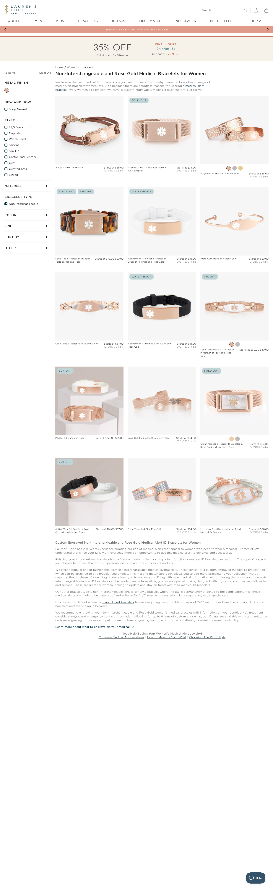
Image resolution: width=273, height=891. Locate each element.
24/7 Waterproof (20, 127)
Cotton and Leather (22, 156)
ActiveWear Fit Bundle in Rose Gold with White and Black (72, 531)
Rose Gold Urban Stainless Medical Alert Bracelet (147, 169)
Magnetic (15, 133)
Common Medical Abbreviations (121, 637)
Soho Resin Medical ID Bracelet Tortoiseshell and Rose (72, 260)
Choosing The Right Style (207, 637)
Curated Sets (18, 168)
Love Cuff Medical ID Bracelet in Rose (149, 438)
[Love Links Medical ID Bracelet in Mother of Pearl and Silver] (237, 344)
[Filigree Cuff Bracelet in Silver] (234, 168)
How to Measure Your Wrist (166, 637)
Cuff (11, 162)
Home (59, 67)
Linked (13, 174)
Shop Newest (18, 109)
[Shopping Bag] (266, 10)
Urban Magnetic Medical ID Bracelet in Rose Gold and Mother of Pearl (221, 445)
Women (72, 67)
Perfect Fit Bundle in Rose (69, 438)
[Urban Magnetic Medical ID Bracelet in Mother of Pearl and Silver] (237, 438)
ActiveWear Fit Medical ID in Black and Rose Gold (149, 345)
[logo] (20, 10)
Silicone (14, 145)
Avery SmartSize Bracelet (69, 167)
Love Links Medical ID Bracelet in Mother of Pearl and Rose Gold (217, 352)
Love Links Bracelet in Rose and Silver (76, 343)
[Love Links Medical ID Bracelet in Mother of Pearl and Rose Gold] (231, 344)
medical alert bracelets (118, 602)
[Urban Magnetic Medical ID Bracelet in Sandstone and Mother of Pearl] (231, 438)
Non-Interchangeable (23, 203)
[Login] (256, 10)
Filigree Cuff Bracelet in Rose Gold (219, 173)
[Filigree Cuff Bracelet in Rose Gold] (228, 168)
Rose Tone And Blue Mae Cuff (144, 529)
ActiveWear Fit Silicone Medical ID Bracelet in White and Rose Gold (147, 260)
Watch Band (17, 139)
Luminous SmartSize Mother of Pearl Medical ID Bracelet (220, 531)
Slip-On (14, 151)
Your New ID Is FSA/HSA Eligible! (136, 29)
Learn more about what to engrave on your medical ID (94, 627)
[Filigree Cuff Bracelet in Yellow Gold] (240, 168)
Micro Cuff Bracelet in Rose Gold (218, 258)
